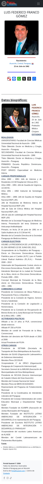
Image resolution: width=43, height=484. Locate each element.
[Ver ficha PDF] (8, 79)
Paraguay (27, 63)
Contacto (6, 473)
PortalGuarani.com (18, 471)
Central (20, 63)
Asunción (13, 63)
